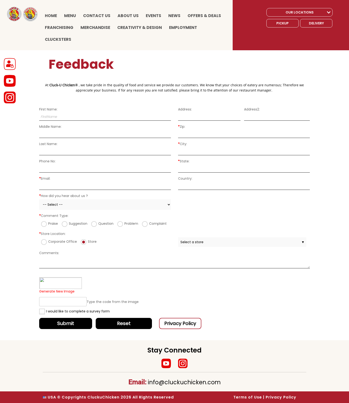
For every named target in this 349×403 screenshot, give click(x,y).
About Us (128, 15)
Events (153, 15)
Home (51, 15)
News (174, 15)
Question (105, 223)
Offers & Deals (204, 15)
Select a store (242, 242)
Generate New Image (57, 291)
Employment (183, 27)
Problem (131, 223)
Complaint (158, 223)
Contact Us (96, 15)
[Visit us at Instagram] (182, 363)
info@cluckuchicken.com (184, 382)
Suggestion (78, 223)
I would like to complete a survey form (78, 311)
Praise (53, 223)
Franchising (59, 27)
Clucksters (58, 39)
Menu (70, 15)
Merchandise (95, 27)
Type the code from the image (113, 301)
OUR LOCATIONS (300, 12)
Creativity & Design (139, 27)
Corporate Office (62, 241)
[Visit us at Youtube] (166, 363)
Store (92, 241)
